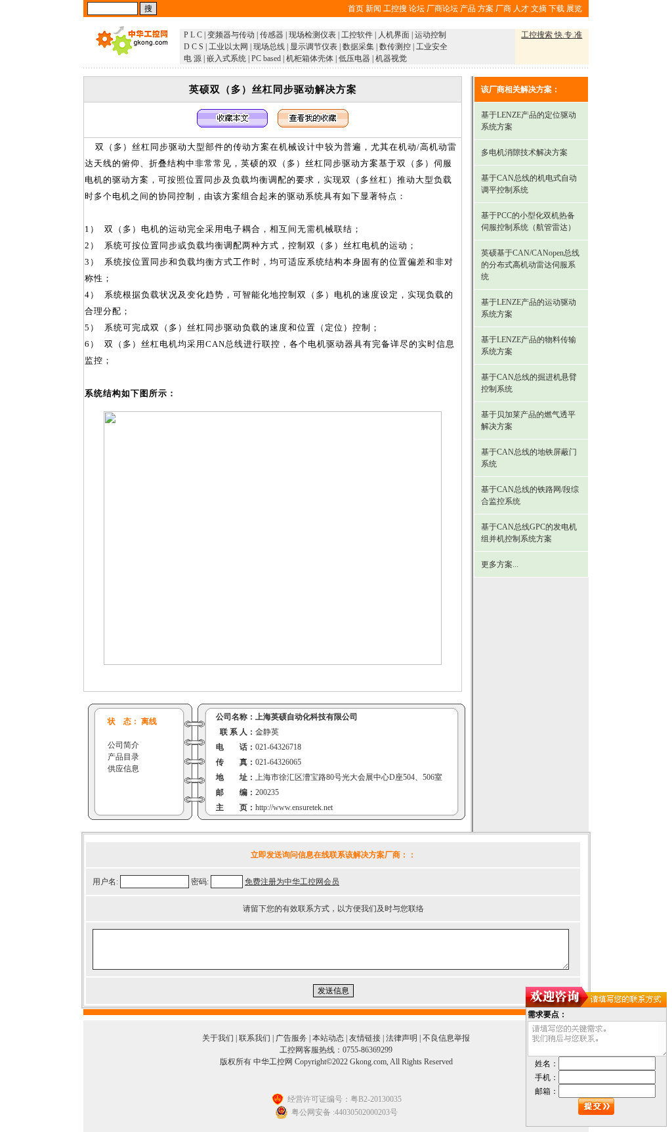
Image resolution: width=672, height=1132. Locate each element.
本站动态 (328, 1038)
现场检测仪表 (312, 34)
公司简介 (123, 745)
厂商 (503, 8)
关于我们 (218, 1038)
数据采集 (358, 46)
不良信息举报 (446, 1038)
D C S (193, 46)
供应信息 (123, 768)
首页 (356, 8)
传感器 (272, 34)
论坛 (417, 8)
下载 (556, 8)
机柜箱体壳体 (309, 58)
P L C (193, 34)
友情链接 (365, 1038)
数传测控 (395, 46)
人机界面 (394, 34)
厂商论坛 (442, 8)
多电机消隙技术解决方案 (524, 152)
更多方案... (499, 564)
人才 (521, 8)
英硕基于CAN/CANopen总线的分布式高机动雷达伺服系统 (530, 264)
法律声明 (401, 1038)
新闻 (373, 8)
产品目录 (123, 756)
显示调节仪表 (313, 46)
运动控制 (430, 34)
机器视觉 (391, 58)
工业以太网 (228, 46)
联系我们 (254, 1038)
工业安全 (432, 46)
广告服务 (291, 1038)
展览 (574, 8)
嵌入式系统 (226, 58)
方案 (486, 8)
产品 (468, 8)
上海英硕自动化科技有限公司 (306, 716)
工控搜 (395, 8)
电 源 (192, 58)
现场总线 (269, 46)
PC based (266, 58)
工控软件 (357, 34)
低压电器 (354, 58)
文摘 (539, 8)
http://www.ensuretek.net (294, 807)
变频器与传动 (231, 34)
